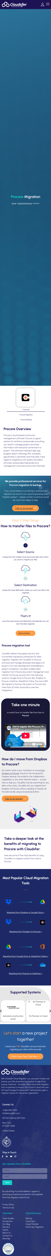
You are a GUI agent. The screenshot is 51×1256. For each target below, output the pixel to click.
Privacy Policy (8, 1204)
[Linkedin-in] (7, 1156)
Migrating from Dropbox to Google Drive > (25, 912)
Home (14, 203)
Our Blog (6, 1224)
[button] (47, 4)
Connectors (7, 1221)
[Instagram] (15, 1156)
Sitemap (6, 1238)
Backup (29, 1218)
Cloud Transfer (32, 1224)
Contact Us (8, 1104)
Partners (6, 1227)
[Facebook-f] (3, 1156)
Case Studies (8, 1218)
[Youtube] (11, 1156)
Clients (5, 1230)
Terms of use (8, 1207)
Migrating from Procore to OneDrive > (25, 973)
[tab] (26, 410)
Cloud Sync (30, 1221)
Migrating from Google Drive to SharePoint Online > (25, 956)
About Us (6, 1233)
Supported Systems (25, 203)
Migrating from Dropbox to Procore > (25, 931)
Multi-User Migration (35, 1227)
